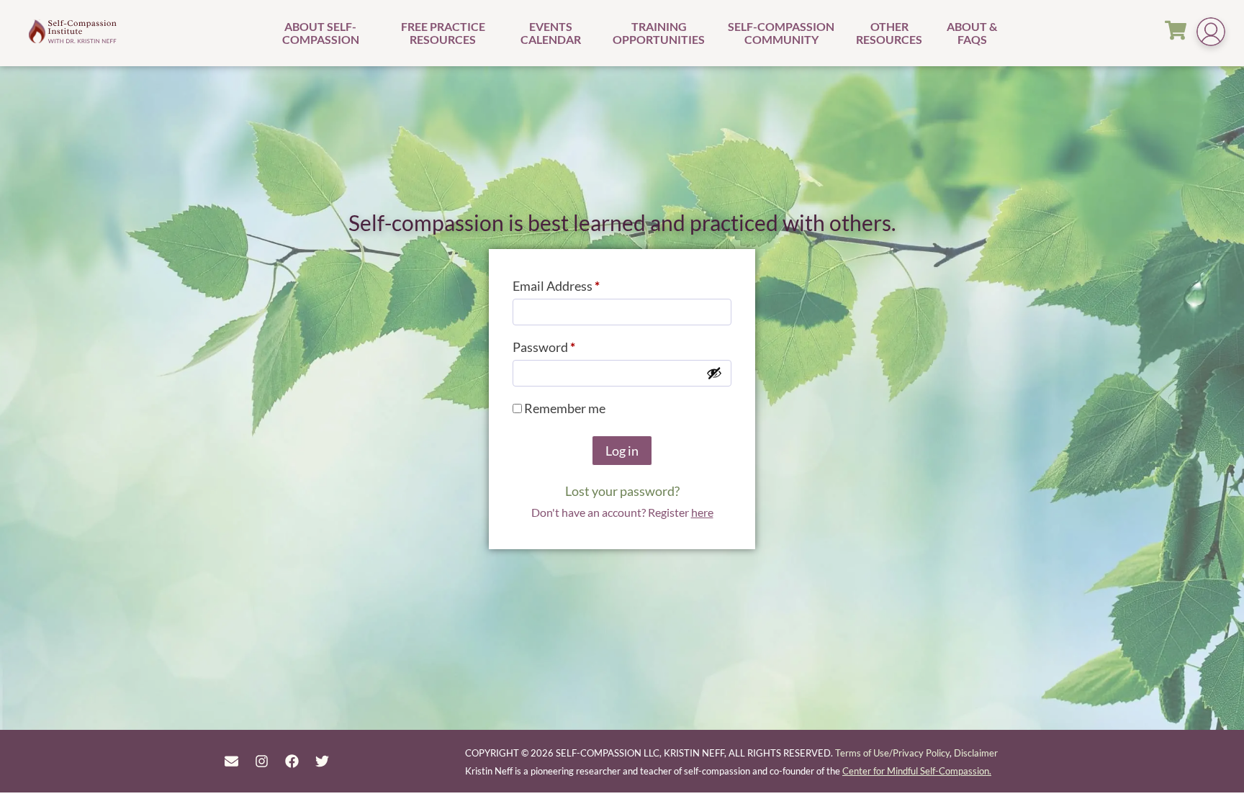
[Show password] (714, 373)
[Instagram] (261, 761)
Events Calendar (550, 32)
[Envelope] (231, 761)
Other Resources (889, 32)
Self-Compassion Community (781, 32)
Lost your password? (622, 491)
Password (569, 344)
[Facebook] (291, 761)
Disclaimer (976, 753)
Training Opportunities (659, 32)
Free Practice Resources (443, 32)
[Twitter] (322, 761)
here (702, 512)
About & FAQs (972, 32)
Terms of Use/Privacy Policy (892, 753)
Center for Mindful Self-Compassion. (916, 771)
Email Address (582, 283)
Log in (622, 451)
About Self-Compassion (320, 32)
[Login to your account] (1211, 33)
